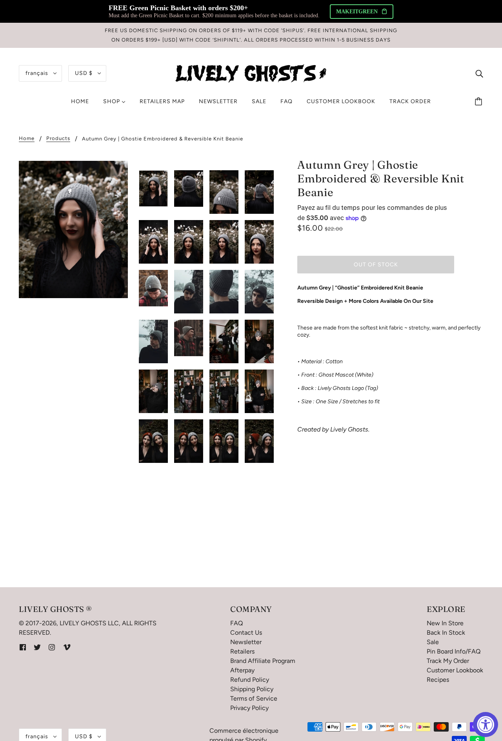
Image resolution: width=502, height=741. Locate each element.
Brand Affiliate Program (262, 661)
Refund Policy (249, 679)
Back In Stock (446, 632)
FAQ (236, 623)
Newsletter (246, 642)
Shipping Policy (251, 689)
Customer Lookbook (455, 670)
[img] (479, 73)
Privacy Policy (249, 708)
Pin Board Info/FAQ (453, 651)
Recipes (438, 679)
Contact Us (246, 632)
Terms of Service (253, 698)
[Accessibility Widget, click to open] (485, 724)
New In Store (445, 623)
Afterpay (242, 670)
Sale (433, 642)
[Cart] (479, 101)
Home (27, 138)
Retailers (242, 651)
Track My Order (448, 661)
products (58, 138)
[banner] (251, 72)
